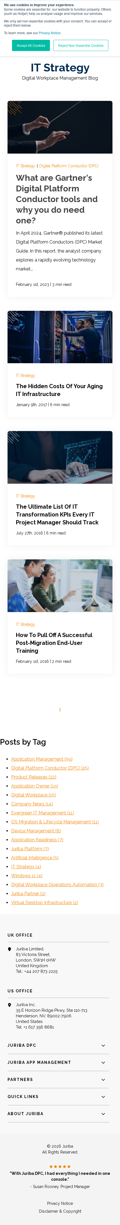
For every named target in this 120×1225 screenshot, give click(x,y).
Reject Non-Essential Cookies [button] (81, 45)
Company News (32, 804)
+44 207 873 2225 (40, 971)
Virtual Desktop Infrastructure (44, 902)
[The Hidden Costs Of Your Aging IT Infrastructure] (60, 364)
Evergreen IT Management (42, 813)
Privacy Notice (50, 32)
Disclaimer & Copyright (60, 1211)
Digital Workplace (33, 795)
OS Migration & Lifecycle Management (55, 822)
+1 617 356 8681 (38, 1027)
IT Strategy (26, 166)
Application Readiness (37, 839)
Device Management (36, 830)
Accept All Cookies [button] (31, 45)
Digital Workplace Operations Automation (57, 884)
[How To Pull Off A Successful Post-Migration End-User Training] (60, 617)
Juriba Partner (28, 893)
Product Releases (33, 777)
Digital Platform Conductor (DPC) (69, 166)
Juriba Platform (30, 848)
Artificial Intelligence (35, 857)
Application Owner (34, 786)
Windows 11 (26, 875)
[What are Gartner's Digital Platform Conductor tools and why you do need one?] (60, 199)
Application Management (42, 759)
